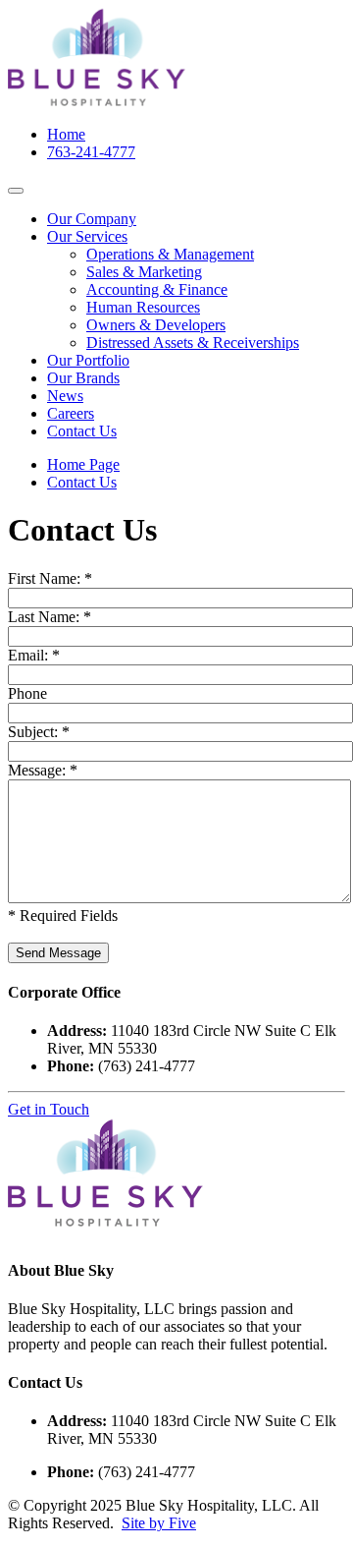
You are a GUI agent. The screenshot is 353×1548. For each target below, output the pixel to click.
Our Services (87, 236)
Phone (27, 693)
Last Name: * (49, 616)
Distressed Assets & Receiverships (192, 342)
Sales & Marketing (144, 271)
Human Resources (143, 307)
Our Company (91, 218)
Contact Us (82, 431)
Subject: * (39, 731)
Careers (70, 413)
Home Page (83, 464)
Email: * (34, 655)
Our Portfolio (88, 360)
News (65, 395)
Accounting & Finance (156, 289)
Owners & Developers (156, 324)
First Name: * (50, 578)
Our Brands (83, 378)
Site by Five (159, 1523)
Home (66, 134)
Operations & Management (170, 254)
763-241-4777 (91, 151)
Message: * (42, 770)
